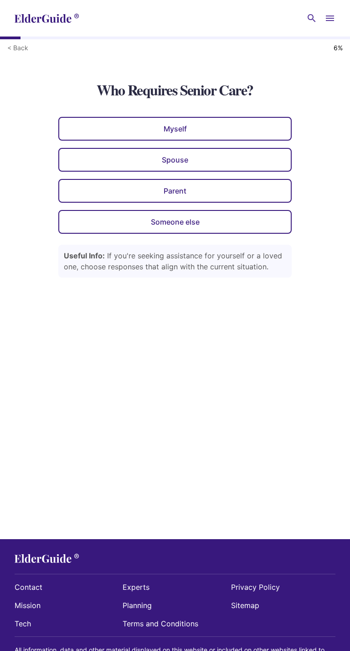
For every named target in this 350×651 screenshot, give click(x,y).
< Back (17, 48)
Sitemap (245, 605)
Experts (136, 587)
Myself (175, 128)
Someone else (175, 221)
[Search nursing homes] (311, 18)
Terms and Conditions (160, 623)
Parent (175, 190)
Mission (28, 605)
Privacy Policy (255, 587)
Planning (137, 605)
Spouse (175, 159)
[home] (47, 18)
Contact (28, 587)
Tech (23, 623)
